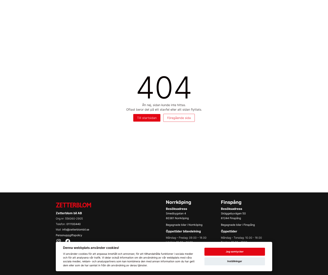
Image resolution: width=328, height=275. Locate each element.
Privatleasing (201, 7)
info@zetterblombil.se (75, 229)
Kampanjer (284, 7)
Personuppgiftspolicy (69, 235)
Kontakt (305, 7)
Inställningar (234, 261)
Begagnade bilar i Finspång (238, 224)
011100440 (73, 224)
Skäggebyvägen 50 (233, 213)
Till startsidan (147, 118)
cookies (83, 253)
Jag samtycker (235, 251)
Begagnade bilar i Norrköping (184, 224)
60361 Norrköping (177, 218)
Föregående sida (179, 118)
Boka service (259, 7)
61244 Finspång (231, 218)
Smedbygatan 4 (176, 213)
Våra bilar (178, 7)
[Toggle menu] (319, 7)
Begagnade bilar (230, 7)
